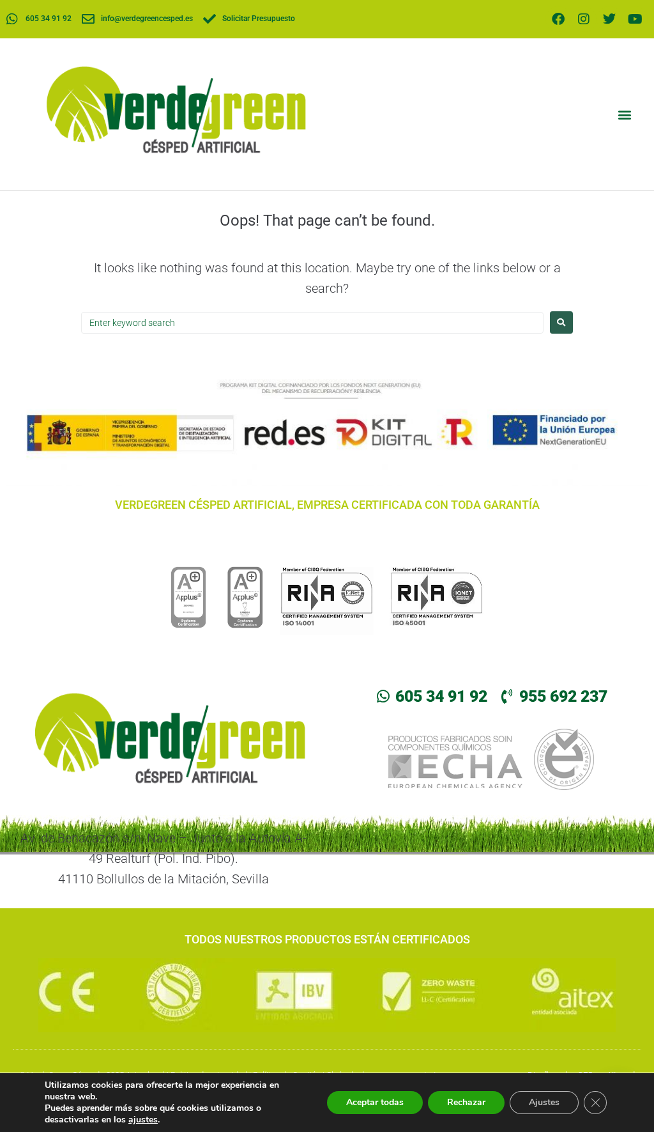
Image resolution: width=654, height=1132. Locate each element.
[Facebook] (558, 19)
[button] (624, 114)
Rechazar (466, 1102)
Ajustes (544, 1102)
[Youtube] (635, 19)
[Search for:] (312, 322)
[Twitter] (609, 19)
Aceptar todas (375, 1102)
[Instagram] (584, 19)
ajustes (143, 1120)
